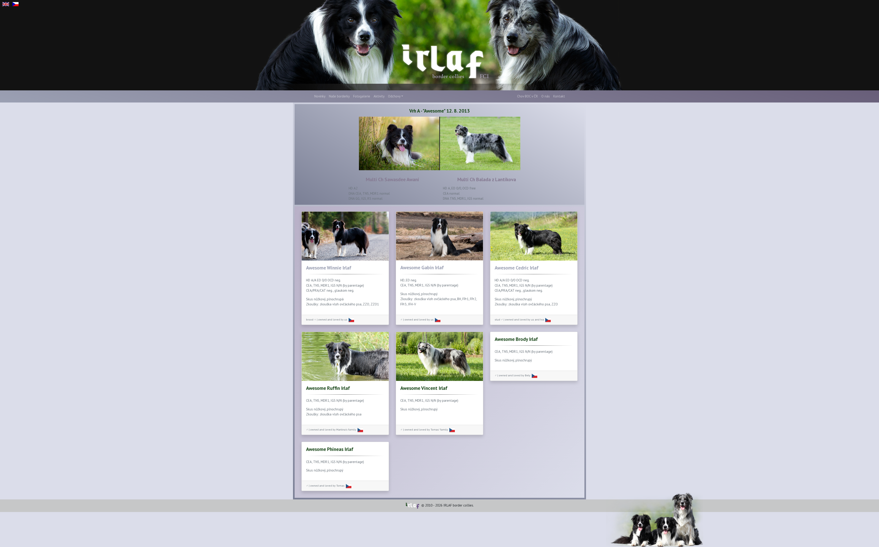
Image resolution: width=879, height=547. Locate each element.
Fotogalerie (361, 96)
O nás (545, 96)
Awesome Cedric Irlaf (517, 267)
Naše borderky (339, 96)
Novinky (320, 96)
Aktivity (379, 96)
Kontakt (559, 96)
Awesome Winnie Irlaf (328, 267)
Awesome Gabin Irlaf (422, 267)
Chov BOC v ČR (527, 96)
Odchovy (394, 96)
